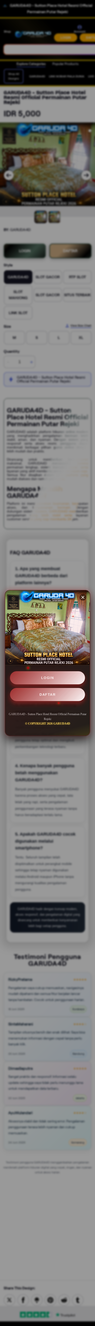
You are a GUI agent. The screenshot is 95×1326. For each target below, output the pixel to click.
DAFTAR (47, 694)
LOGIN (47, 678)
